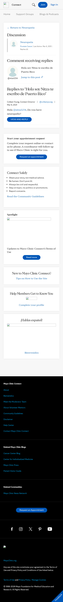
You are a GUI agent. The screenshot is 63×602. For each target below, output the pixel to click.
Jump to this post (31, 77)
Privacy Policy (24, 580)
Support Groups (25, 14)
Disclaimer (8, 419)
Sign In (54, 4)
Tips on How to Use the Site (31, 278)
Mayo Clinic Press (11, 465)
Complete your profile (31, 304)
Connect (16, 4)
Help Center (9, 425)
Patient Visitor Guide (12, 471)
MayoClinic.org (10, 560)
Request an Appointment (31, 510)
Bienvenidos (32, 352)
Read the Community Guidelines (25, 196)
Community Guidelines (13, 413)
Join (43, 4)
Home (7, 14)
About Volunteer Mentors (14, 407)
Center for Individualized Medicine (18, 459)
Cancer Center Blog (12, 453)
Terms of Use (9, 580)
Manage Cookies (39, 580)
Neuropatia (26, 42)
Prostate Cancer (26, 46)
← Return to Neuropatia (21, 27)
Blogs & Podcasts (49, 14)
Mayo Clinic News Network (15, 493)
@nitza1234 (19, 109)
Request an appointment (32, 156)
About (6, 390)
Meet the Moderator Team (15, 402)
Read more (31, 257)
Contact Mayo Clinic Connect (16, 431)
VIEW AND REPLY (19, 119)
